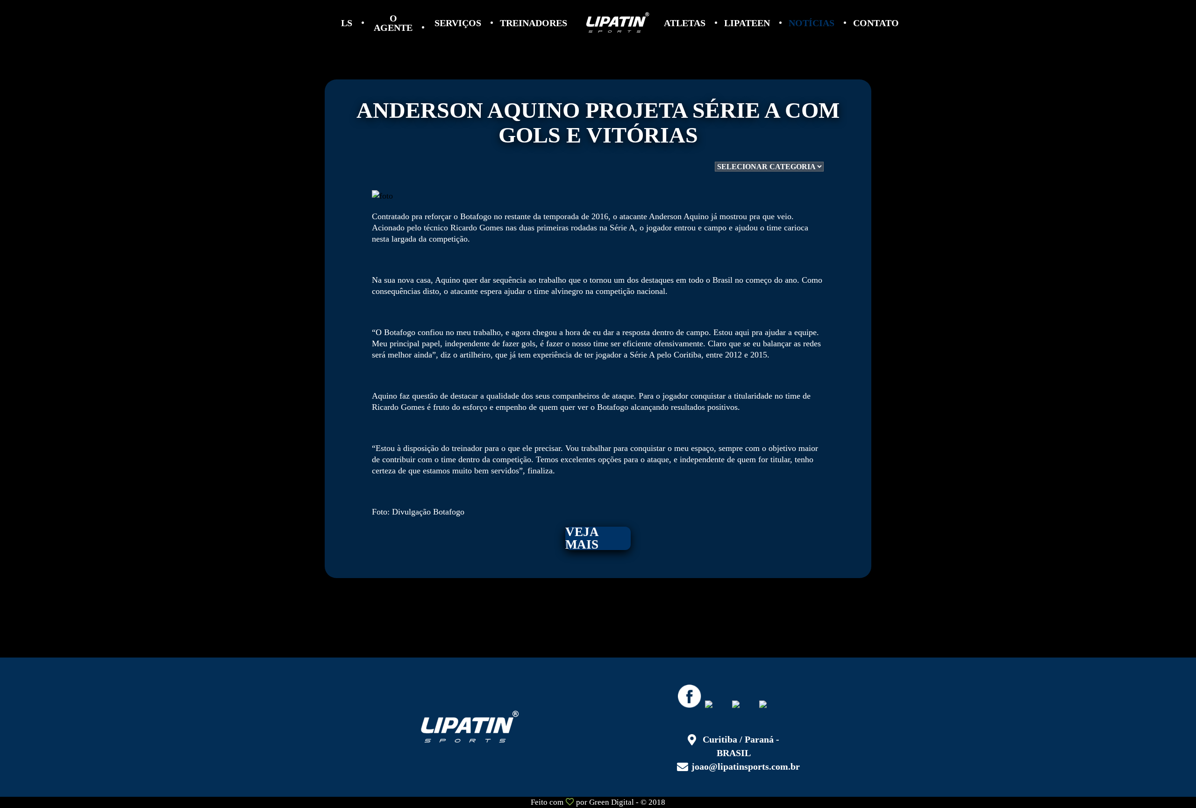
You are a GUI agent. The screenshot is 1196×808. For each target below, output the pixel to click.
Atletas (684, 23)
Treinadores (533, 23)
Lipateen (747, 23)
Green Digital (611, 802)
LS (346, 23)
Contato (876, 23)
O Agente (393, 23)
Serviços (457, 23)
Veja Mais (582, 538)
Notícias (811, 23)
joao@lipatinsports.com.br (745, 766)
